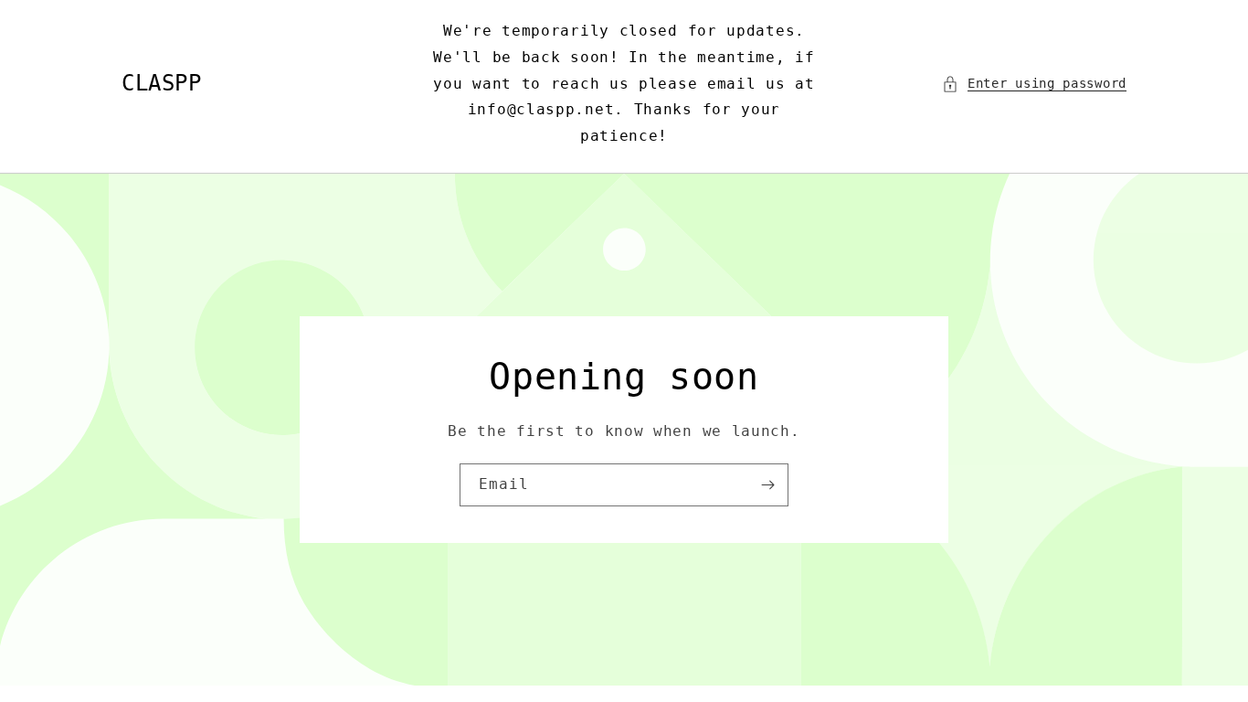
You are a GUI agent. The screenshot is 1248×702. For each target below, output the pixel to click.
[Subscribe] (767, 484)
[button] (1034, 83)
